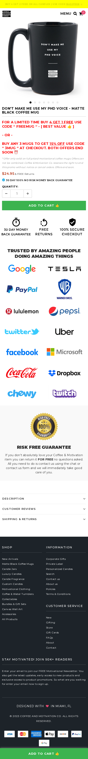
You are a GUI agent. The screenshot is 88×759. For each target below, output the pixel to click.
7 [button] (57, 102)
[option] (44, 58)
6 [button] (53, 102)
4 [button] (44, 102)
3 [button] (39, 102)
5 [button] (48, 102)
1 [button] (30, 102)
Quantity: (10, 186)
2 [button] (35, 102)
